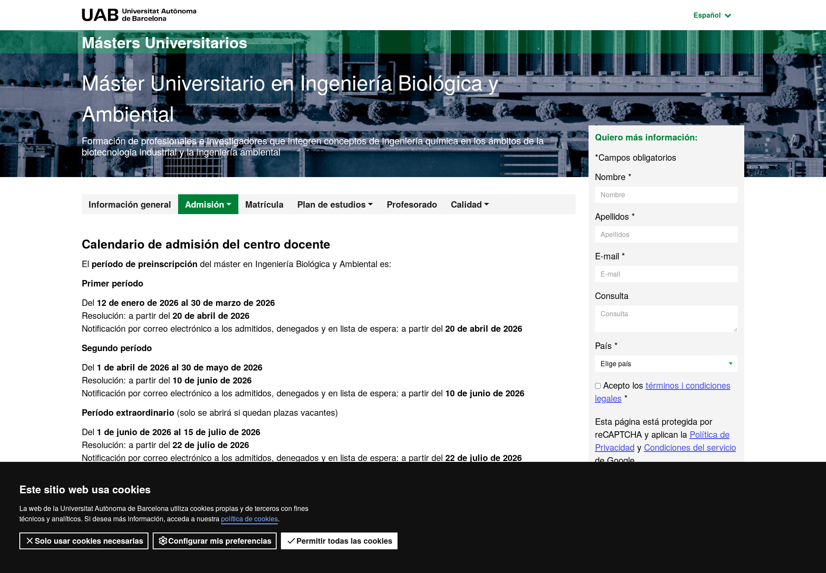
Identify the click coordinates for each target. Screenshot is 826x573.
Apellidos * (615, 216)
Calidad (466, 204)
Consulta (612, 295)
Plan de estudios (331, 204)
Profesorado (412, 204)
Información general (130, 204)
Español (718, 14)
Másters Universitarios (164, 42)
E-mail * (610, 255)
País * (606, 345)
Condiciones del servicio (690, 447)
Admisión (204, 204)
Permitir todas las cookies (344, 540)
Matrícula (264, 204)
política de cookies (249, 518)
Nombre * (613, 176)
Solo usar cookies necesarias (89, 540)
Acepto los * (662, 391)
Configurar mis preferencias (219, 540)
